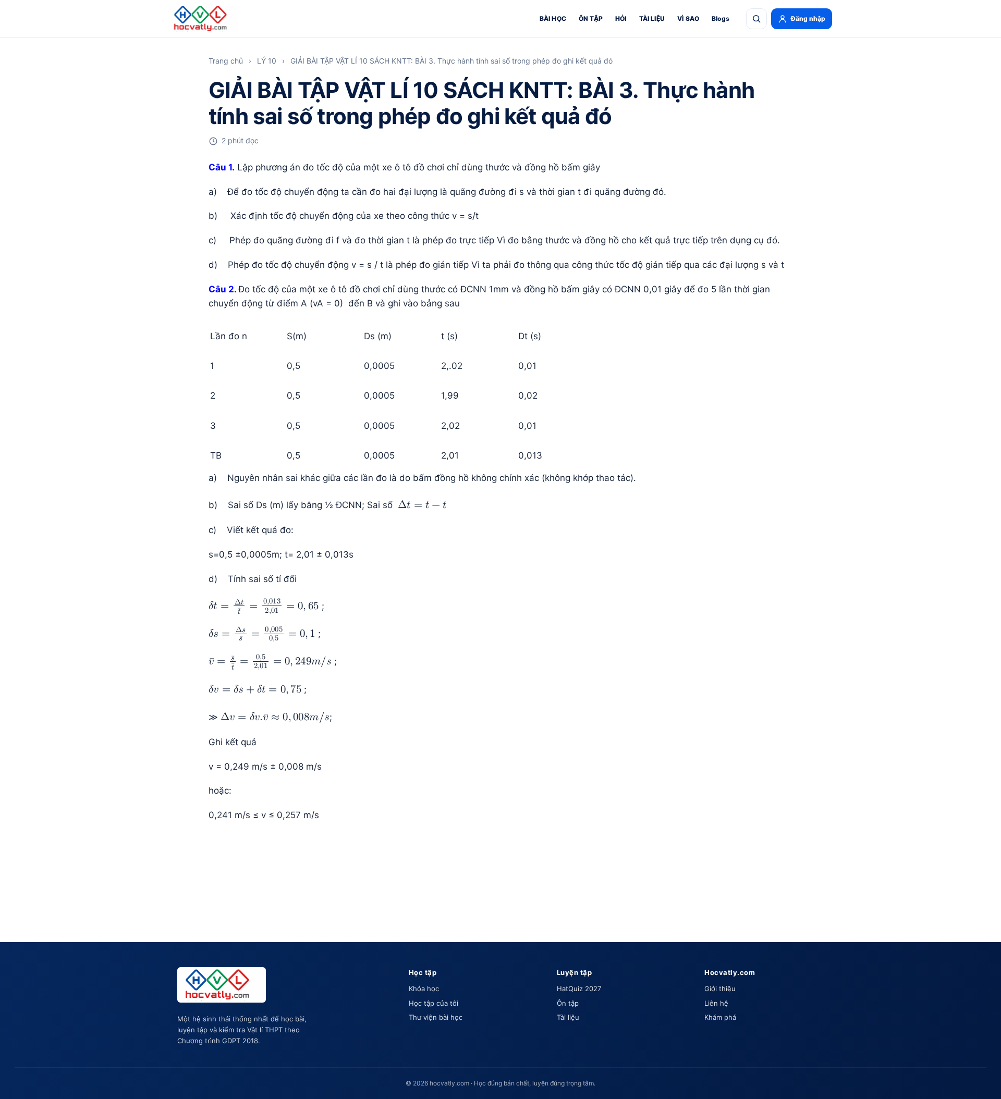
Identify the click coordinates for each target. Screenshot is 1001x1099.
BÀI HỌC (553, 18)
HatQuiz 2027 (579, 988)
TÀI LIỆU (652, 18)
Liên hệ (716, 1003)
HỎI (621, 18)
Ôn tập (568, 1003)
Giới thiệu (720, 988)
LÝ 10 (266, 60)
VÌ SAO (688, 18)
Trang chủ (226, 60)
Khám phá (720, 1017)
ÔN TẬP (591, 18)
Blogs (720, 18)
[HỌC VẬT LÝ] (204, 19)
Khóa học (424, 988)
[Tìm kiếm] (756, 18)
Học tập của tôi (433, 1003)
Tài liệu (568, 1017)
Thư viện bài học (435, 1017)
